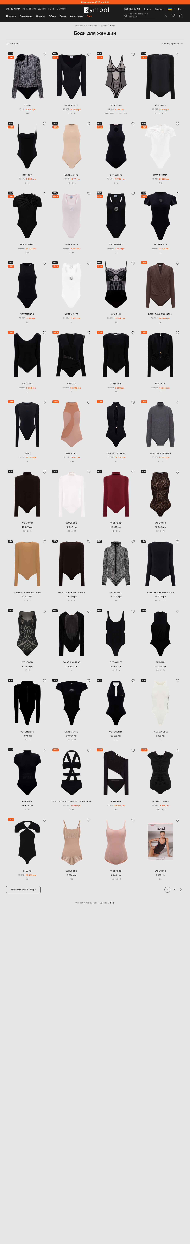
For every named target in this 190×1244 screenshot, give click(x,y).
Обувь (52, 16)
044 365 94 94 (132, 9)
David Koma (160, 175)
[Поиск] (125, 15)
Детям (42, 9)
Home (51, 9)
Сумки (63, 16)
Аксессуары (76, 16)
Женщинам (13, 9)
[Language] (171, 10)
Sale (89, 16)
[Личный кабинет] (165, 16)
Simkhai (116, 314)
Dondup (27, 175)
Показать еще (23, 889)
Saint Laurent (72, 662)
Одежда (40, 16)
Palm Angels (160, 732)
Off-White (116, 175)
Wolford (116, 105)
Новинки (11, 16)
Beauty (61, 9)
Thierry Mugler (116, 453)
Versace (71, 383)
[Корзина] (181, 16)
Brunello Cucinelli (160, 314)
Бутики (147, 9)
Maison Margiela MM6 (27, 592)
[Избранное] (173, 16)
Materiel (27, 383)
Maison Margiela (160, 453)
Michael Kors (160, 801)
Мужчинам (29, 9)
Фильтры (14, 43)
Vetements (71, 105)
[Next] (181, 890)
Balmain (27, 801)
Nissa (27, 105)
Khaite (27, 871)
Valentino (116, 592)
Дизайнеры (26, 16)
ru (179, 9)
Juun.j (27, 453)
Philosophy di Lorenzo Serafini (72, 801)
